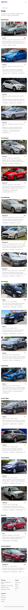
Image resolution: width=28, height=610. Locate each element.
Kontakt (2, 601)
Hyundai (17, 588)
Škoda (16, 584)
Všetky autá (17, 582)
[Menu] (25, 2)
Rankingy (3, 595)
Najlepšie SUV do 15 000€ (7, 585)
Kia (15, 590)
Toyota (16, 586)
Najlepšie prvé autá (5, 589)
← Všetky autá (4, 8)
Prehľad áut (3, 597)
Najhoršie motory (5, 587)
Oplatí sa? (3, 599)
